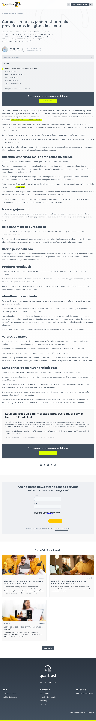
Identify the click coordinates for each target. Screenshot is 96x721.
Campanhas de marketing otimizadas (17, 89)
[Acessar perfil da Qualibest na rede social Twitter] (45, 682)
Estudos (43, 704)
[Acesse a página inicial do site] (48, 671)
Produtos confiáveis (11, 80)
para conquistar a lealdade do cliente (26, 120)
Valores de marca (11, 86)
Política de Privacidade (61, 530)
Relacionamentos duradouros (15, 74)
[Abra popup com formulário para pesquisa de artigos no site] (91, 4)
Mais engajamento (11, 71)
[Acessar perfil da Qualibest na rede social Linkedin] (55, 682)
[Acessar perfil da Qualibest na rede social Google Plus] (50, 682)
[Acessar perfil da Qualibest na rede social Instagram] (41, 682)
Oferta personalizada (12, 77)
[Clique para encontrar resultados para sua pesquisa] (91, 57)
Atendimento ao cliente (13, 83)
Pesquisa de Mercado (48, 697)
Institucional (44, 693)
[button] (68, 4)
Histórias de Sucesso (9, 697)
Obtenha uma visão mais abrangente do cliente (21, 69)
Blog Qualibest (8, 14)
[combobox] (45, 57)
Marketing (19, 14)
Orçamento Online (9, 693)
